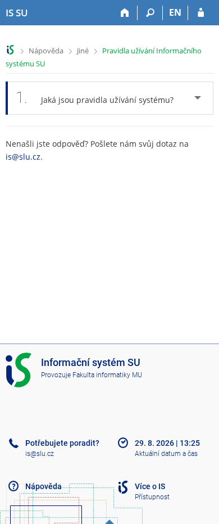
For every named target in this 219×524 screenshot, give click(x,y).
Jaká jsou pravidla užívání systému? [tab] (95, 97)
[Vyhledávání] (150, 13)
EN (175, 12)
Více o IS (150, 486)
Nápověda (46, 51)
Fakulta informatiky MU (107, 375)
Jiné (83, 51)
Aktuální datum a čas (166, 454)
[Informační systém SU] (10, 50)
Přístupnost (152, 497)
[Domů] (125, 13)
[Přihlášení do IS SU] (200, 13)
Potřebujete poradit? (62, 443)
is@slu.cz (23, 156)
